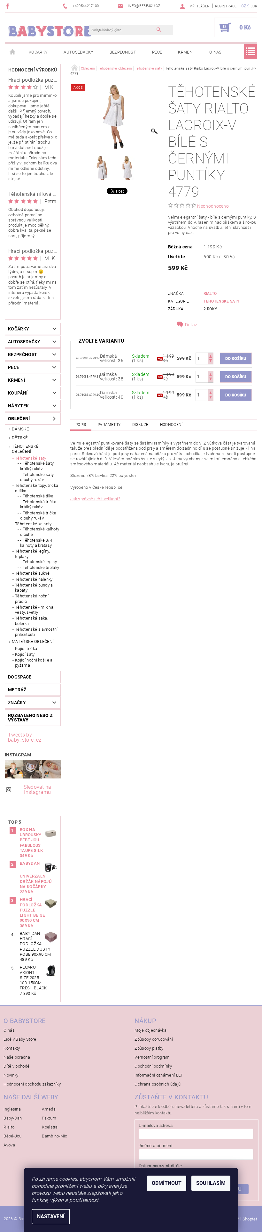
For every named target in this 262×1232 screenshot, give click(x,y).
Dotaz (191, 324)
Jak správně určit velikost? (95, 498)
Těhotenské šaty (30, 458)
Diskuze (140, 424)
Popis (80, 424)
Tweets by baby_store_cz (24, 737)
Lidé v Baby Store (20, 1039)
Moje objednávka (150, 1030)
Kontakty (12, 1048)
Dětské (19, 437)
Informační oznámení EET (159, 1075)
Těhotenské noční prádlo (32, 599)
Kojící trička (26, 648)
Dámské (20, 429)
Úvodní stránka (13, 52)
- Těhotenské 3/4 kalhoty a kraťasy (36, 543)
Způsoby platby (149, 1048)
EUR (253, 6)
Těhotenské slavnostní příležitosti (36, 632)
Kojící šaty (25, 654)
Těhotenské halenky (34, 579)
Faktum (49, 1118)
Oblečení (19, 418)
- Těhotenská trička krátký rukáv (38, 504)
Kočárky (38, 52)
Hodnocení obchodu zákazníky (32, 1084)
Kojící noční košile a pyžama (34, 663)
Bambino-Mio (54, 1136)
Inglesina (12, 1109)
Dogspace (20, 676)
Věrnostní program (152, 1057)
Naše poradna (17, 1057)
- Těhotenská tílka (37, 496)
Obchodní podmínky (153, 1066)
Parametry (109, 424)
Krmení (185, 52)
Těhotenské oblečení (25, 449)
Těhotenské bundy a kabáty (34, 588)
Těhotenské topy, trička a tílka (36, 488)
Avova (9, 1145)
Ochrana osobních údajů (158, 1084)
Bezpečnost (123, 52)
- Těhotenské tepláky (39, 567)
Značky (17, 702)
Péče (157, 52)
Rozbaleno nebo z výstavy (30, 717)
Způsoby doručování (154, 1039)
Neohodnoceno (213, 206)
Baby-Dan (13, 1118)
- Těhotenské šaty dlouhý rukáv (37, 477)
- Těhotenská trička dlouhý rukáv (38, 515)
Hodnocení (171, 424)
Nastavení (51, 1216)
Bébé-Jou (13, 1136)
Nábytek (18, 405)
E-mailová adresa (156, 1125)
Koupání (17, 392)
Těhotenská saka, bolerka (31, 621)
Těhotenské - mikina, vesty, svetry (34, 610)
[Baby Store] (50, 31)
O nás (215, 52)
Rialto (210, 293)
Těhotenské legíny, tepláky (32, 554)
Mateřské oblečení (32, 641)
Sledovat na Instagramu (37, 789)
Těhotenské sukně (32, 573)
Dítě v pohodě (16, 1066)
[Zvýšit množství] (210, 356)
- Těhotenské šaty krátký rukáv (37, 466)
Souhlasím (211, 1183)
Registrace (226, 6)
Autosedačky (79, 52)
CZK (245, 6)
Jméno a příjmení (156, 1145)
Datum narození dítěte (160, 1165)
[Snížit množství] (210, 361)
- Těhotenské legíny (38, 561)
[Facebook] (8, 6)
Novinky (11, 1075)
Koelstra (50, 1127)
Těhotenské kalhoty (33, 523)
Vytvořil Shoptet (242, 1219)
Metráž (17, 689)
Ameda (49, 1109)
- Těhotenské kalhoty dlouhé (39, 532)
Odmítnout (166, 1183)
